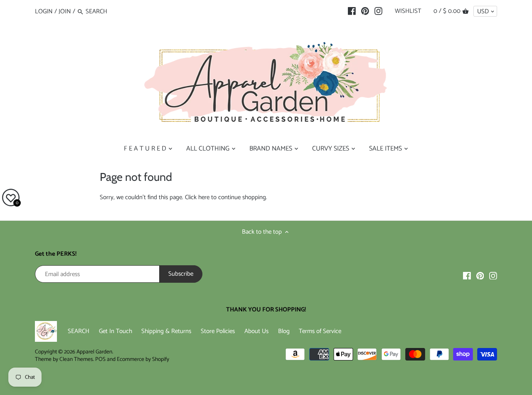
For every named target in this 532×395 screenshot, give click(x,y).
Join (65, 11)
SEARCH (78, 331)
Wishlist (408, 11)
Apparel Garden (94, 351)
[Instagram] (378, 11)
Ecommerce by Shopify (143, 359)
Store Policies (218, 331)
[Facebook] (352, 11)
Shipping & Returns (166, 331)
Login (44, 11)
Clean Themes (76, 359)
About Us (256, 331)
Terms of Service (320, 331)
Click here (197, 197)
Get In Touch (115, 331)
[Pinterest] (365, 11)
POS (100, 359)
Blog (284, 331)
